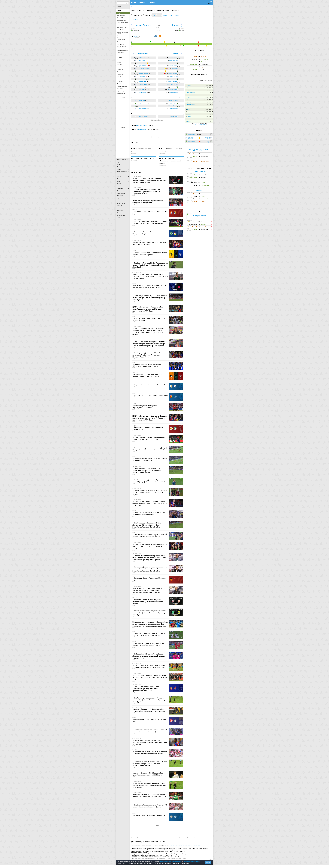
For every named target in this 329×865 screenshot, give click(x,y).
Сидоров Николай (173, 92)
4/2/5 (207, 104)
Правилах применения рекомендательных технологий (185, 845)
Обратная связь (140, 837)
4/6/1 (207, 95)
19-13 (210, 95)
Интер (127, 135)
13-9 (210, 90)
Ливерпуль (119, 139)
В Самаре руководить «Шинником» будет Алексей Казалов (170, 160)
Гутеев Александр (173, 100)
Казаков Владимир (172, 73)
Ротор (188, 95)
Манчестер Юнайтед (127, 139)
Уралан (188, 109)
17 (212, 97)
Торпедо (189, 114)
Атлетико (123, 130)
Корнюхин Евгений (173, 57)
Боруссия (123, 135)
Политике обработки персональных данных (170, 861)
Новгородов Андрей (172, 103)
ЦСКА (123, 123)
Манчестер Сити (123, 139)
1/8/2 (207, 111)
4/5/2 (207, 97)
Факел (127, 118)
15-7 (210, 87)
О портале (147, 837)
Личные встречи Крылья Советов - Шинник (199, 149)
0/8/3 (207, 119)
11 (204, 85)
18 (212, 92)
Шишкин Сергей (142, 71)
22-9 (210, 85)
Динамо (189, 119)
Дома (205, 80)
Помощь (133, 837)
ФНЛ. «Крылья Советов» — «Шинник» (142, 150)
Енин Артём (174, 68)
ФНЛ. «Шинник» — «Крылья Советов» (170, 150)
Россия (142, 11)
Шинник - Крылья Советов (143, 158)
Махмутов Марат (173, 60)
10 (186, 107)
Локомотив (127, 109)
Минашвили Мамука (143, 108)
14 (212, 104)
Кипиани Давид (173, 116)
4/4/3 (207, 99)
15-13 (210, 107)
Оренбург (119, 114)
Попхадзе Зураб (142, 63)
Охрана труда (182, 837)
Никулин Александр (143, 103)
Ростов (123, 114)
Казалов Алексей (173, 79)
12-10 (210, 99)
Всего (201, 80)
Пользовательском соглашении (191, 861)
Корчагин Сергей (142, 79)
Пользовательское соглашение (170, 837)
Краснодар (119, 109)
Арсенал (119, 130)
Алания (188, 90)
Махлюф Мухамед (143, 105)
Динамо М (123, 105)
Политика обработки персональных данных (198, 837)
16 (212, 99)
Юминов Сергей (173, 76)
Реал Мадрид (119, 149)
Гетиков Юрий (142, 76)
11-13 (210, 104)
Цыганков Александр (143, 84)
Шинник (176, 25)
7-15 (210, 116)
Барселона (119, 135)
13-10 (210, 92)
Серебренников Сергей (172, 84)
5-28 (210, 121)
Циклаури (136, 36)
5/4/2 (207, 90)
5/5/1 (207, 87)
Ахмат (123, 100)
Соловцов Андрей (173, 65)
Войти (210, 3)
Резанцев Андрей (142, 65)
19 (212, 90)
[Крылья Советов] (133, 25)
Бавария (127, 130)
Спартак (123, 118)
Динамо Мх (119, 105)
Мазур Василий (142, 60)
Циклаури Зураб (142, 92)
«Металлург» (142, 129)
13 (212, 107)
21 (212, 85)
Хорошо (208, 862)
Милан (119, 144)
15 (212, 102)
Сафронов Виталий (143, 81)
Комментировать (158, 137)
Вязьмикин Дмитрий (172, 89)
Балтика (127, 100)
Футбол (119, 10)
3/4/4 (207, 107)
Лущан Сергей (142, 89)
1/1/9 (207, 121)
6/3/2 (207, 85)
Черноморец (190, 111)
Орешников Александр (144, 68)
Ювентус (123, 153)
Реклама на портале (157, 837)
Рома (123, 149)
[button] (140, 15)
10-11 (210, 102)
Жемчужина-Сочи (191, 92)
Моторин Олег (142, 100)
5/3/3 (207, 92)
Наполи (123, 144)
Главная (119, 6)
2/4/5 (207, 116)
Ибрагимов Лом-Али (142, 125)
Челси (127, 149)
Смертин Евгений (173, 71)
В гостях (210, 80)
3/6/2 (207, 102)
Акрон (119, 100)
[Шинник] (182, 25)
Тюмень (189, 121)
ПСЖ (127, 144)
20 (212, 87)
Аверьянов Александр (143, 73)
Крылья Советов (123, 109)
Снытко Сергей (173, 87)
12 (186, 111)
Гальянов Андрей (173, 108)
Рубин (119, 118)
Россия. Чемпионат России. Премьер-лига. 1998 (168, 11)
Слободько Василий (143, 57)
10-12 (210, 109)
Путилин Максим (173, 63)
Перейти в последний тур (200, 124)
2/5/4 (207, 114)
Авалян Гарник (142, 87)
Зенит (127, 105)
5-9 (209, 119)
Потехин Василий (173, 105)
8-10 (210, 114)
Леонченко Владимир (172, 81)
